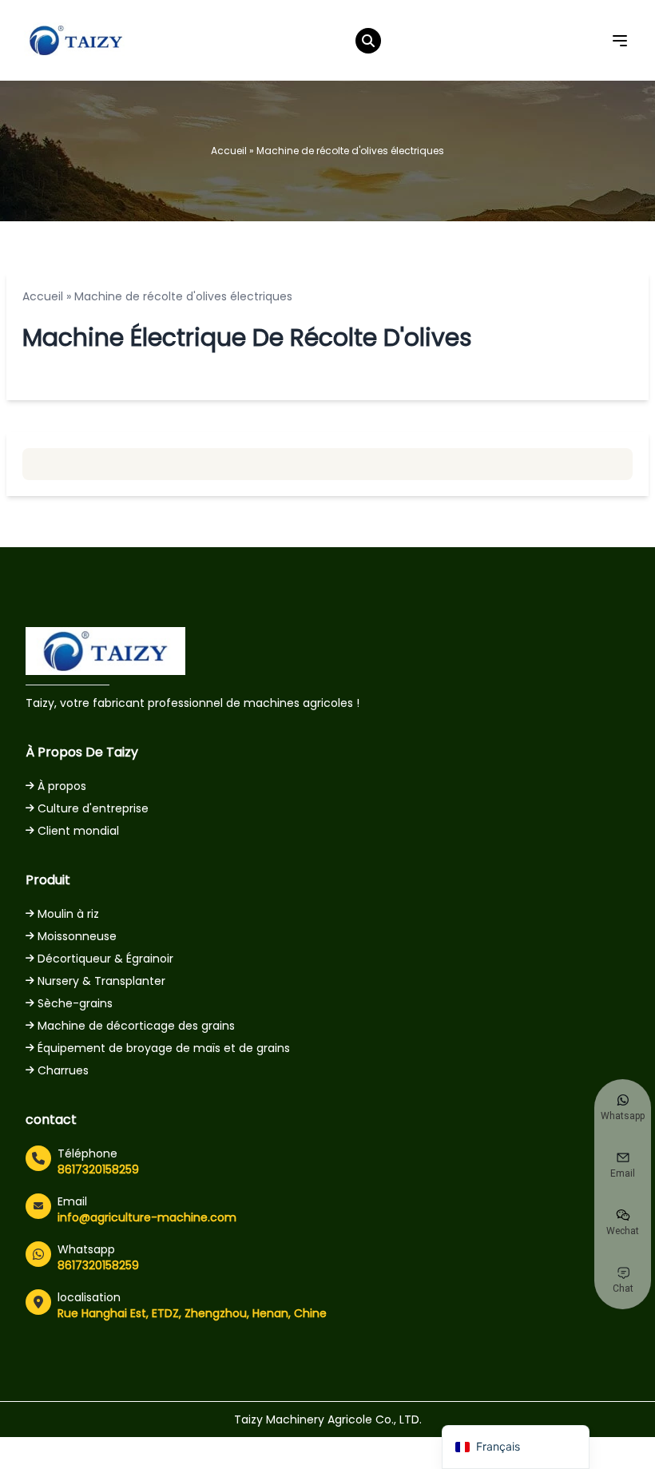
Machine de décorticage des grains (136, 1026)
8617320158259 (98, 1169)
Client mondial (78, 831)
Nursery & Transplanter (101, 981)
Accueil (229, 150)
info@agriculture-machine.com (147, 1217)
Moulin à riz (68, 914)
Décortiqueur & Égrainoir (105, 959)
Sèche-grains (75, 1003)
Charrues (63, 1070)
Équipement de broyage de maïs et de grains (164, 1048)
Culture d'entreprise (93, 808)
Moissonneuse (77, 936)
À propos (62, 786)
